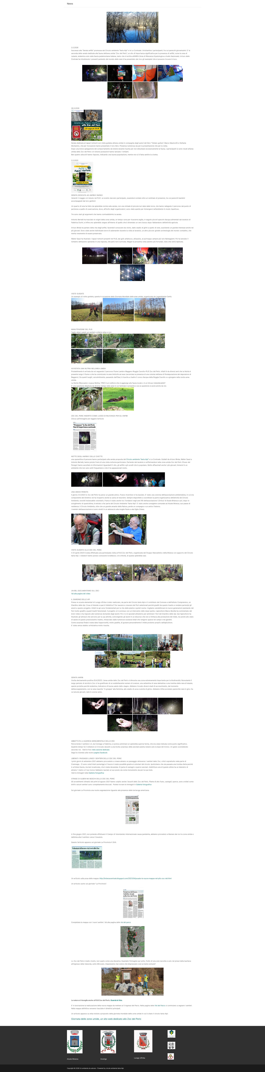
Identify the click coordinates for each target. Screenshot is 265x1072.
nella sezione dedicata (100, 750)
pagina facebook (100, 753)
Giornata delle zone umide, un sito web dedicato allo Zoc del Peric (106, 1019)
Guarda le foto (116, 1000)
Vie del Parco (159, 1005)
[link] (137, 459)
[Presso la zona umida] (119, 572)
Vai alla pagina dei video (80, 594)
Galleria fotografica (96, 773)
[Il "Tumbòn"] (170, 572)
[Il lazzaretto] (94, 572)
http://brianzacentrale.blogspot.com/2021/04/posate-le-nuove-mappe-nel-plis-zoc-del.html (135, 878)
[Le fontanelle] (145, 572)
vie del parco (126, 922)
